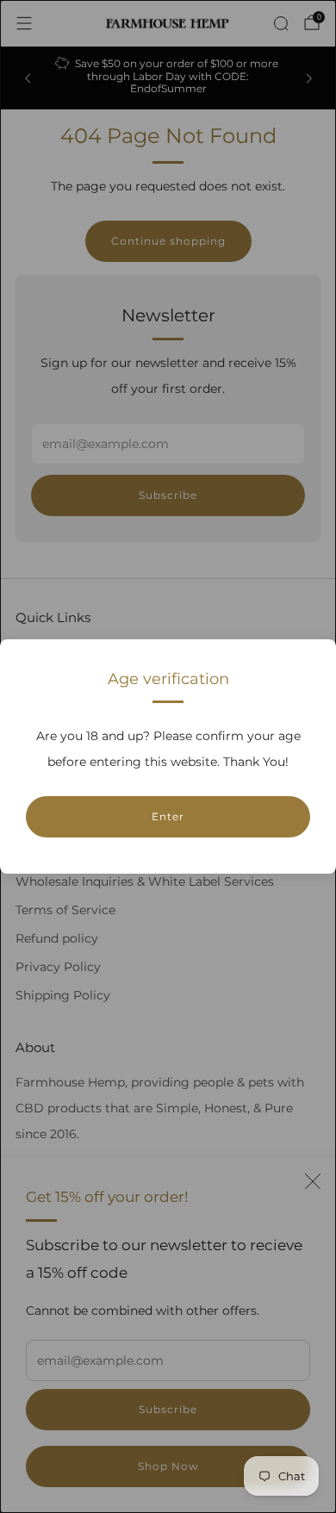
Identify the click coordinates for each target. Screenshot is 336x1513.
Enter (168, 816)
